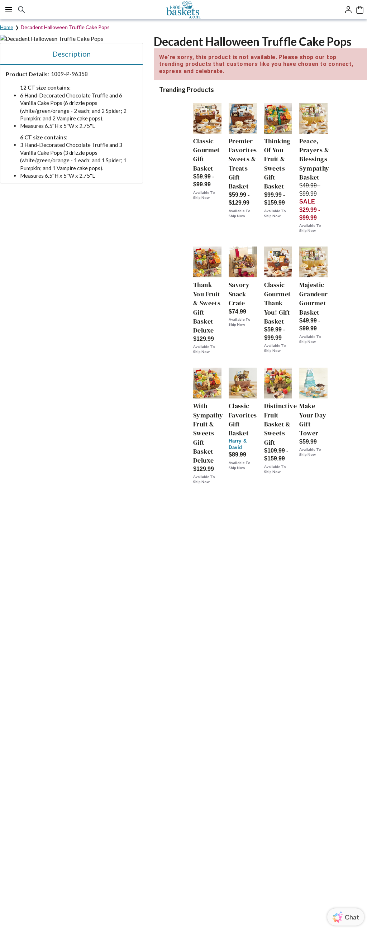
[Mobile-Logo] (183, 9)
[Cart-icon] (360, 9)
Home (6, 27)
